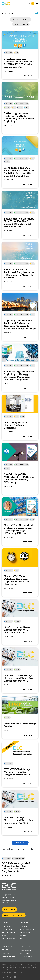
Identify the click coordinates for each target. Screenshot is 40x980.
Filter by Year (19, 24)
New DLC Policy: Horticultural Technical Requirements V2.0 (19, 820)
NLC (27, 107)
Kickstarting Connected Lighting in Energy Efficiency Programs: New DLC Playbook (19, 375)
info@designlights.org (9, 900)
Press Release (19, 858)
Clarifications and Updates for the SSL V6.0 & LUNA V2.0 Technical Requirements (19, 62)
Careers (4, 935)
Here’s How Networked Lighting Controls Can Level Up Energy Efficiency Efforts (18, 529)
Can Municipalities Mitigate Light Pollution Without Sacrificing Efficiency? (19, 478)
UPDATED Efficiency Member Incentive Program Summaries (17, 772)
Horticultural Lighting (27, 929)
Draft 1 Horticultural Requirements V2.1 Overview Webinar (17, 629)
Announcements (25, 950)
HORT (8, 107)
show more (19, 842)
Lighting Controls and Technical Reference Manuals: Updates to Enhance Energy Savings (20, 324)
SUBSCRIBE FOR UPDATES (12, 915)
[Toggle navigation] (36, 3)
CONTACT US (8, 909)
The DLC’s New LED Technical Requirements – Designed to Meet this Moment (19, 273)
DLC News (9, 53)
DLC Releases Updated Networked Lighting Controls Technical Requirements (16, 867)
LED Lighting (24, 926)
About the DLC (7, 926)
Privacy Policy (6, 973)
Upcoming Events (26, 956)
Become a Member (8, 929)
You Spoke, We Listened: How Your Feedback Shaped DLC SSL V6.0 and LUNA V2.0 (19, 222)
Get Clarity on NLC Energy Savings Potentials (16, 425)
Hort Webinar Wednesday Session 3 (20, 725)
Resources (5, 953)
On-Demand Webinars (9, 956)
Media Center (24, 953)
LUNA (20, 107)
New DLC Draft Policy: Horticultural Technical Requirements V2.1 (19, 678)
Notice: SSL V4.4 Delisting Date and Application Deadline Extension (17, 580)
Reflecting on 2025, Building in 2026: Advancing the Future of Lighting (19, 117)
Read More (27, 75)
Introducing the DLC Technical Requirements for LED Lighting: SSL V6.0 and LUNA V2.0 (19, 171)
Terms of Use (17, 973)
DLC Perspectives (22, 104)
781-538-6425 (6, 903)
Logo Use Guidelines (9, 932)
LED (17, 53)
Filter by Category (19, 19)
